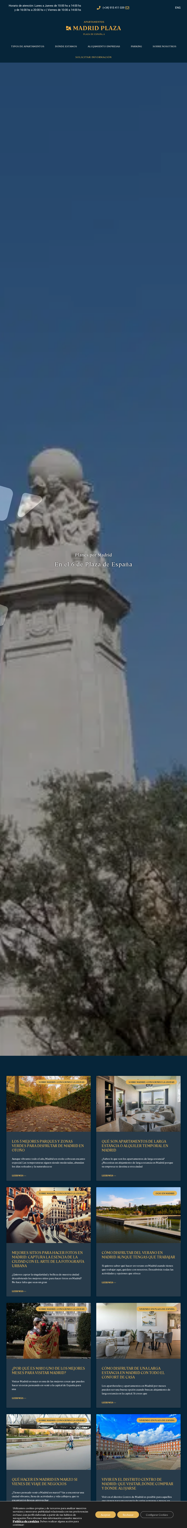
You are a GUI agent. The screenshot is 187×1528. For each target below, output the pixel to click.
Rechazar (128, 1514)
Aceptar (105, 1514)
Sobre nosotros (164, 46)
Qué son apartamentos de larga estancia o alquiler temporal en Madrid (135, 1145)
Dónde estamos (66, 46)
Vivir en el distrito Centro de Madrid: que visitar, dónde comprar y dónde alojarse (137, 1483)
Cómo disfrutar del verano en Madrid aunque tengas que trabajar (138, 1254)
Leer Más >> (19, 1175)
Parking (136, 46)
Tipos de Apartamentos (27, 46)
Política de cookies (26, 1521)
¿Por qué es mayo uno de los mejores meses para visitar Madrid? (48, 1370)
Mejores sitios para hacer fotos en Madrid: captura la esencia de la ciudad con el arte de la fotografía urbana (48, 1259)
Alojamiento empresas (104, 46)
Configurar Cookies (157, 1514)
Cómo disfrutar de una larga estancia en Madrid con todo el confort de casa (133, 1372)
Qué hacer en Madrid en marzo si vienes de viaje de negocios (44, 1481)
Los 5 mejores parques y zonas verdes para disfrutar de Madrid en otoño (48, 1145)
